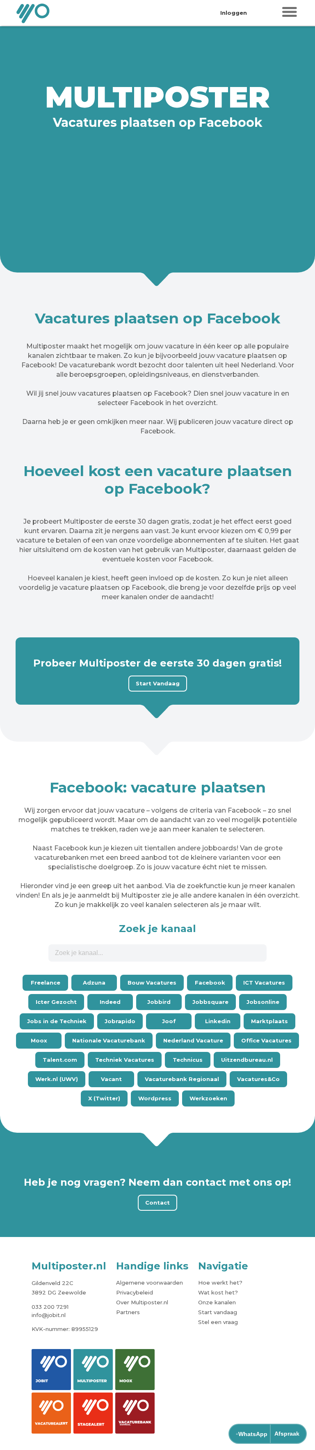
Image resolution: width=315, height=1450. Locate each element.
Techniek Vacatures (124, 1059)
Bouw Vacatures (152, 982)
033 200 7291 (50, 1306)
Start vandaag (217, 1312)
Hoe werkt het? (220, 1282)
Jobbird (159, 1002)
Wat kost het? (218, 1292)
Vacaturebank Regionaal (182, 1079)
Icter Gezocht (56, 1002)
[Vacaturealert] (51, 1413)
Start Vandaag (158, 683)
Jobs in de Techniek (57, 1021)
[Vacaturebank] (135, 1413)
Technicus (188, 1059)
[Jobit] (51, 1369)
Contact (157, 1202)
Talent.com (60, 1059)
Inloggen (233, 12)
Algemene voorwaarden (149, 1282)
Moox (39, 1040)
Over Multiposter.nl (142, 1302)
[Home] (34, 12)
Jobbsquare (210, 1002)
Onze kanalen (217, 1302)
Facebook (210, 982)
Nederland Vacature (193, 1040)
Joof (169, 1021)
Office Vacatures (266, 1040)
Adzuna (94, 982)
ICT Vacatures (264, 982)
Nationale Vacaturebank (108, 1040)
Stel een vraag (218, 1322)
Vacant (111, 1079)
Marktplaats (269, 1021)
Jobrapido (120, 1021)
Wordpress (154, 1098)
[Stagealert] (93, 1413)
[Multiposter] (93, 1369)
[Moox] (135, 1369)
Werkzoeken (208, 1098)
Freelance (45, 982)
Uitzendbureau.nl (247, 1059)
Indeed (110, 1002)
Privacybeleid (134, 1292)
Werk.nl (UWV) (56, 1079)
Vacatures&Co (258, 1079)
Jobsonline (263, 1002)
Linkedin (218, 1021)
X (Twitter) (104, 1098)
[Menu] (289, 12)
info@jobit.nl (49, 1315)
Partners (128, 1312)
